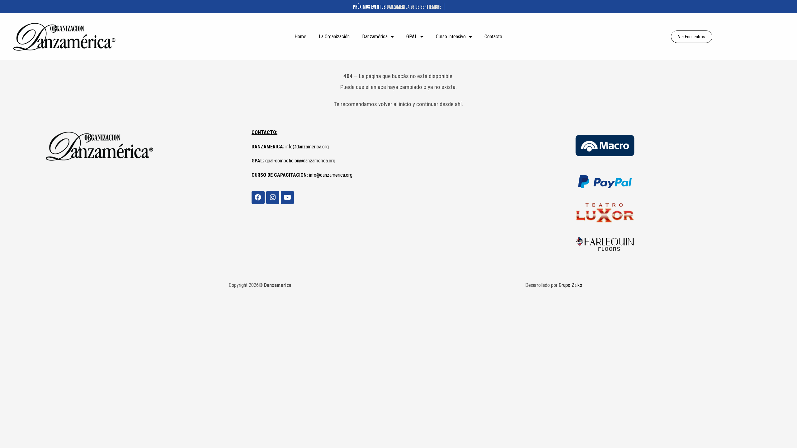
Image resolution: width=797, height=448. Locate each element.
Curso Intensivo (451, 37)
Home (300, 37)
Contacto (493, 37)
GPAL (411, 37)
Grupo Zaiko (570, 285)
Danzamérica (375, 37)
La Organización (334, 37)
